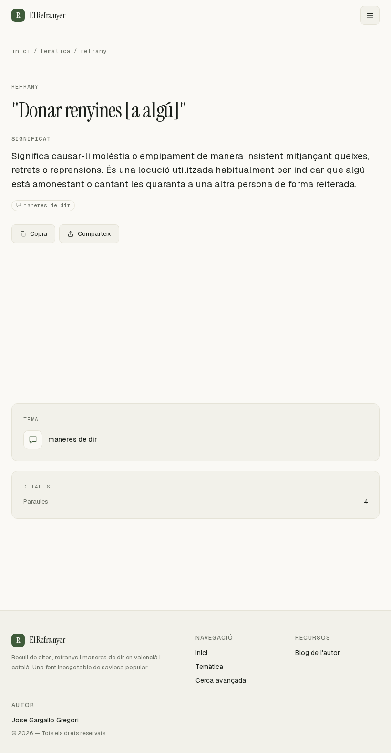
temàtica (55, 51)
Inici (201, 652)
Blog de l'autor (317, 652)
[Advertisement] (195, 321)
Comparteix (94, 234)
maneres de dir (47, 205)
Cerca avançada (221, 680)
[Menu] (370, 15)
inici (21, 51)
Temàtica (209, 666)
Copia (38, 234)
